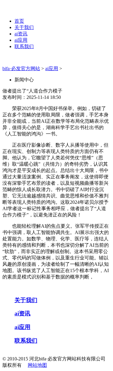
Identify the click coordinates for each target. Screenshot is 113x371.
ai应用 (20, 40)
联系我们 (24, 46)
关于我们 (24, 27)
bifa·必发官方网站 (21, 68)
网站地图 (37, 365)
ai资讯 (20, 33)
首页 (19, 21)
